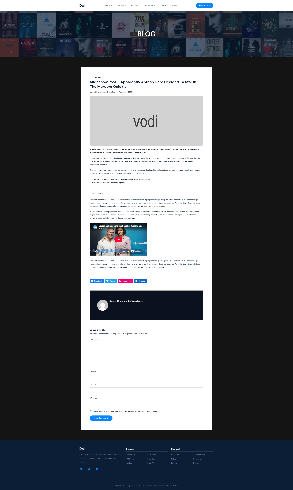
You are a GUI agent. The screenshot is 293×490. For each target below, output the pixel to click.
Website (93, 398)
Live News (151, 459)
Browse (121, 5)
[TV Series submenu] (154, 5)
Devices (196, 463)
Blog (174, 5)
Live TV (150, 463)
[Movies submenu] (138, 5)
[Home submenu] (111, 5)
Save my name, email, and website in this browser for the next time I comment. (125, 411)
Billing (173, 459)
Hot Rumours (95, 77)
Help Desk (175, 455)
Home (107, 5)
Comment (95, 339)
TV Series (149, 5)
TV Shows (129, 459)
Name (93, 372)
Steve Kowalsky (97, 194)
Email (93, 385)
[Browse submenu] (125, 5)
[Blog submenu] (176, 5)
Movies (134, 5)
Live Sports (152, 455)
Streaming (130, 455)
